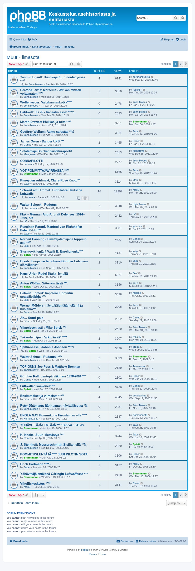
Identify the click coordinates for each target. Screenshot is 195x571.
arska (136, 346)
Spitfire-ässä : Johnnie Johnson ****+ (47, 347)
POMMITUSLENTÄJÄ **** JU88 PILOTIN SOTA (54, 454)
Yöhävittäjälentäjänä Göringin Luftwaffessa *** (54, 474)
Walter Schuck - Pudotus (38, 204)
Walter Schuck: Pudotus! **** (41, 357)
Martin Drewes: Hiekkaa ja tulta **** (45, 122)
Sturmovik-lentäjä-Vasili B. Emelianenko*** (51, 251)
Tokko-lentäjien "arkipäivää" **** (43, 337)
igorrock (137, 226)
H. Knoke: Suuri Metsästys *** (41, 435)
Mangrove (29, 154)
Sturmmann (140, 121)
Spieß (27, 254)
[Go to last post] (152, 76)
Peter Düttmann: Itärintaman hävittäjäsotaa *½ (54, 405)
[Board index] (28, 15)
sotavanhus (139, 395)
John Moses (36, 84)
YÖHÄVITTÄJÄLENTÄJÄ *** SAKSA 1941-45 (52, 425)
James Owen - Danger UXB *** (42, 141)
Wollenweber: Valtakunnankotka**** (46, 102)
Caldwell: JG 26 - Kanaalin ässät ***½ (47, 112)
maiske (137, 292)
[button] (186, 64)
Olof (135, 273)
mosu (136, 189)
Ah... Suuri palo (32, 318)
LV (25, 221)
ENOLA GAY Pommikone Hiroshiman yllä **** (53, 415)
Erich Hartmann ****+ (35, 464)
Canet (27, 144)
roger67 (137, 89)
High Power (139, 204)
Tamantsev (30, 369)
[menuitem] (32, 39)
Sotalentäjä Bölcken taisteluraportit (46, 151)
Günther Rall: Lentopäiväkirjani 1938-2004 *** (53, 376)
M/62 (135, 180)
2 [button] (180, 64)
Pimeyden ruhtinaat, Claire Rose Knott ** (50, 180)
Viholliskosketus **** (35, 483)
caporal (28, 164)
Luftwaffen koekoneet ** (37, 386)
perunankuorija (141, 76)
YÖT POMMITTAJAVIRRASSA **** (44, 170)
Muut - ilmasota (23, 57)
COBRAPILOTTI (31, 161)
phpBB (85, 549)
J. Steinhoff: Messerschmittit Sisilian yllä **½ (53, 444)
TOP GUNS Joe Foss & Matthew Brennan (50, 366)
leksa (32, 197)
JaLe (135, 131)
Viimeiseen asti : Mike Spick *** (43, 327)
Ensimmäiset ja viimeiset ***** (42, 396)
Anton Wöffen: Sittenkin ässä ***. (44, 283)
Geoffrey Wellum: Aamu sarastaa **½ (47, 131)
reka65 (137, 337)
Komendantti (31, 418)
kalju (26, 245)
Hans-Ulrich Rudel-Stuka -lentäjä (44, 273)
